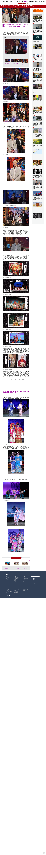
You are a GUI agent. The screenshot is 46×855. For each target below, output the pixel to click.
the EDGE (13, 1)
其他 (35, 6)
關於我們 (34, 583)
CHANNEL (22, 1)
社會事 (13, 6)
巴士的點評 (7, 577)
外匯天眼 (24, 580)
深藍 (6, 578)
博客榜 (33, 6)
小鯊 (15, 581)
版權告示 (34, 578)
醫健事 (24, 6)
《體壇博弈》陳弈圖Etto (26, 589)
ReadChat (7, 590)
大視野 (26, 6)
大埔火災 (6, 6)
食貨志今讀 (16, 591)
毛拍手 (24, 576)
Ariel (6, 576)
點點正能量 (7, 589)
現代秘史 (24, 577)
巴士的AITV (6, 1)
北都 (3, 6)
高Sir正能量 (16, 578)
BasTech (43, 1)
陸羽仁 (7, 581)
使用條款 (34, 579)
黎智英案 (9, 6)
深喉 (15, 576)
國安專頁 (2, 1)
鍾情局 (7, 579)
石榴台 (19, 1)
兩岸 (28, 6)
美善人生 (34, 1)
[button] (28, 560)
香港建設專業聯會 (25, 578)
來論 (23, 591)
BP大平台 (10, 1)
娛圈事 (25, 1)
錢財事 (18, 6)
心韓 (27, 1)
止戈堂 (15, 580)
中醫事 (22, 6)
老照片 (15, 588)
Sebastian (7, 580)
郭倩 (15, 579)
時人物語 (24, 579)
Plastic (30, 1)
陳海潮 (24, 590)
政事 (11, 6)
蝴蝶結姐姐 (16, 592)
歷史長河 (37, 1)
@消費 (31, 6)
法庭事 (15, 6)
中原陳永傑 (7, 588)
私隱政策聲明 (34, 580)
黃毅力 (24, 581)
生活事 (40, 1)
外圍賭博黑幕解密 (16, 577)
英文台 (17, 1)
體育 (32, 1)
